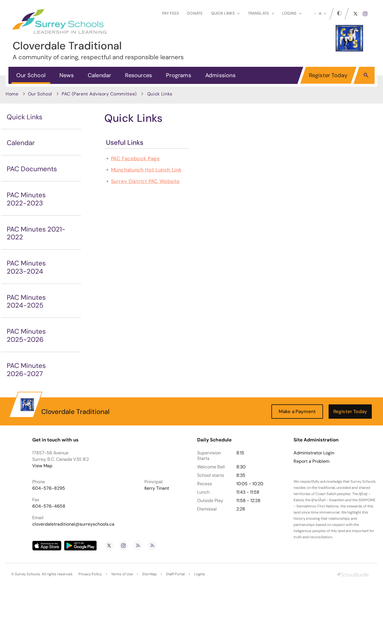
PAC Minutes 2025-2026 (26, 335)
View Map (42, 466)
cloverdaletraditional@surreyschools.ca (73, 524)
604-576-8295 (48, 488)
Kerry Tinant (156, 488)
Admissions (220, 75)
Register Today (328, 75)
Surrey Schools (27, 574)
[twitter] (355, 14)
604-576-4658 (48, 506)
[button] (366, 75)
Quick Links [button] (223, 13)
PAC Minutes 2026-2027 (26, 369)
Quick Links (24, 117)
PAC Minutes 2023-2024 (26, 267)
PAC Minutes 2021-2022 (36, 233)
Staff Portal (175, 574)
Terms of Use (122, 574)
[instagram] (365, 14)
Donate (195, 13)
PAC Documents (32, 168)
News (66, 75)
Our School (30, 75)
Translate (258, 13)
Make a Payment (297, 411)
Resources (138, 75)
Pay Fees (170, 13)
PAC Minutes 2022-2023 (26, 199)
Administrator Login (314, 453)
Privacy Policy (90, 574)
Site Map (149, 574)
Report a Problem (311, 461)
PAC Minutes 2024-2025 (26, 301)
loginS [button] (289, 13)
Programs (178, 75)
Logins (199, 574)
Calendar (99, 75)
